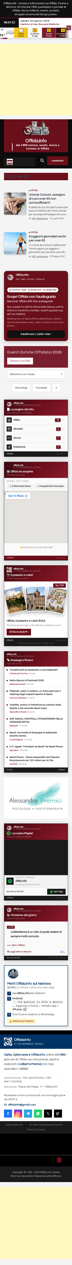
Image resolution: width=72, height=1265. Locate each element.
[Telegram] (28, 1114)
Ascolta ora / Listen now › (36, 334)
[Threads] (58, 1114)
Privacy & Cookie (36, 1129)
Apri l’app (58, 892)
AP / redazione (40, 218)
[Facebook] (8, 1114)
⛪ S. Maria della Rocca (20, 486)
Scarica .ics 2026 (20, 360)
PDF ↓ (62, 952)
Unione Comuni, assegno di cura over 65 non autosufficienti (47, 198)
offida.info (9, 454)
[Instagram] (18, 1114)
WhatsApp (21, 387)
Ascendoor (27, 1176)
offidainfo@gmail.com (22, 1104)
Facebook (41, 387)
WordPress (54, 1176)
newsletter (58, 160)
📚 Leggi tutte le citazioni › (19, 952)
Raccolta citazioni (13, 958)
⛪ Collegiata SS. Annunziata (50, 486)
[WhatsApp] (38, 1114)
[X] (48, 1114)
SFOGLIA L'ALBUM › (18, 632)
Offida (34, 190)
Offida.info (36, 140)
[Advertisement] (36, 79)
